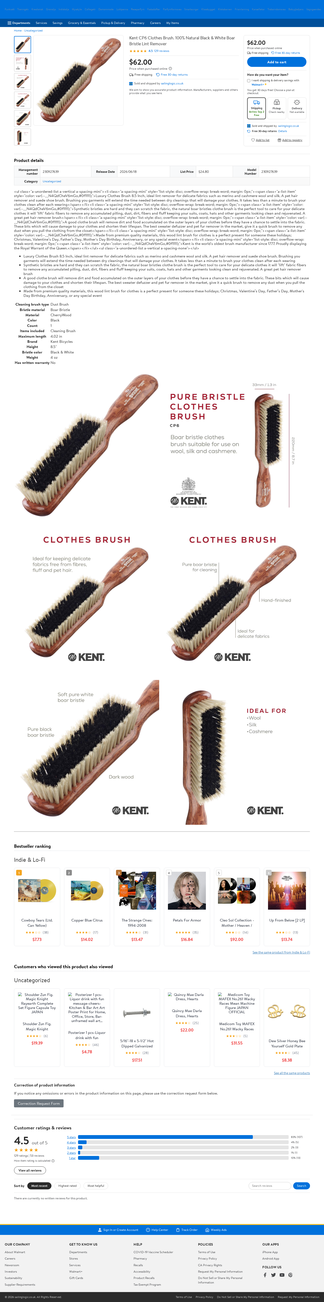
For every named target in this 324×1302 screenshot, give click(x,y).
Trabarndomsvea (277, 9)
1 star (72, 1158)
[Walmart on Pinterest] (290, 1275)
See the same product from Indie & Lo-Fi (281, 952)
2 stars (71, 1153)
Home (18, 30)
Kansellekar (258, 9)
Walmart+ (76, 1271)
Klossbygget (208, 9)
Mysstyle (77, 9)
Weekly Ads (219, 1230)
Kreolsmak (37, 9)
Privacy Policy (207, 1258)
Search (301, 1185)
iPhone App (270, 1252)
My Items (172, 23)
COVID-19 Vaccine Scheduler (153, 1252)
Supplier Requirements (20, 1284)
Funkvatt (9, 9)
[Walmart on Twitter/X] (273, 1275)
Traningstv (23, 9)
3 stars (71, 1147)
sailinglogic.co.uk (172, 83)
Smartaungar (191, 9)
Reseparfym (137, 9)
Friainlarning (242, 9)
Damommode (106, 9)
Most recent (39, 1185)
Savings (57, 23)
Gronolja (51, 9)
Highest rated (67, 1185)
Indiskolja (64, 9)
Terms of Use (206, 1252)
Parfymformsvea (172, 9)
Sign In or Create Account (120, 1230)
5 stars (71, 1137)
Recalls (138, 1265)
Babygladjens (295, 9)
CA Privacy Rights (210, 1265)
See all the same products (292, 1073)
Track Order (189, 1230)
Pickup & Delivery (113, 23)
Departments (21, 23)
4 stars (71, 1142)
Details (282, 131)
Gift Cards (76, 1278)
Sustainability (13, 1278)
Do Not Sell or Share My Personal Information (245, 1297)
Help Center (160, 1230)
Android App (270, 1258)
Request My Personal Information (220, 1271)
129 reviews (161, 51)
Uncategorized (33, 30)
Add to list (262, 140)
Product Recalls (144, 1278)
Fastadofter (153, 9)
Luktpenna (122, 9)
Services (41, 23)
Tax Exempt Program (147, 1284)
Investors (11, 1271)
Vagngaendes (313, 9)
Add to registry (292, 140)
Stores (73, 1258)
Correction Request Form (39, 1103)
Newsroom (12, 1265)
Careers (155, 23)
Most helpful (96, 1185)
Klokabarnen (225, 9)
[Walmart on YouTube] (282, 1275)
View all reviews (30, 1170)
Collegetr (90, 9)
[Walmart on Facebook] (265, 1275)
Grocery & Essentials (82, 23)
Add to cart (276, 61)
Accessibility (142, 1271)
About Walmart (15, 1252)
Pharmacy (137, 23)
